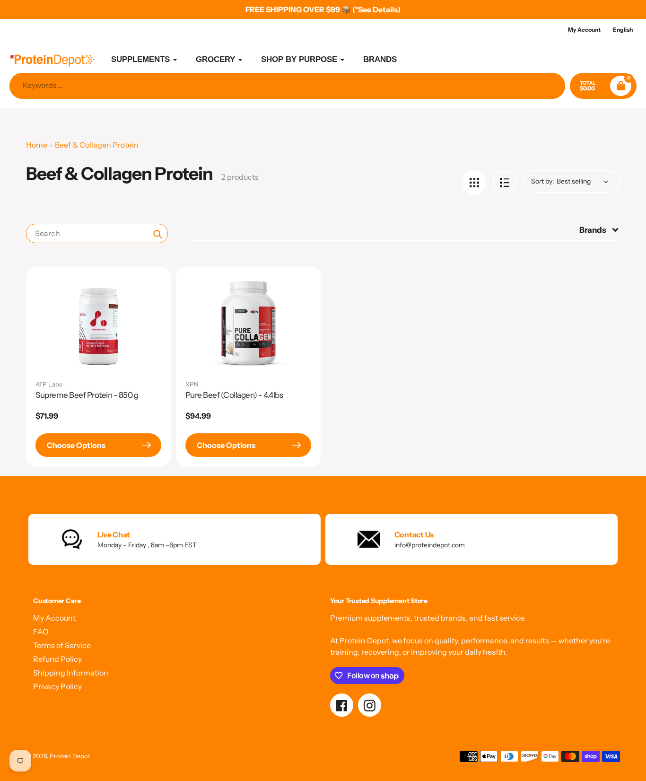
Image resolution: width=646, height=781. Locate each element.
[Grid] (474, 181)
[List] (504, 181)
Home (36, 144)
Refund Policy (57, 659)
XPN (192, 384)
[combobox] (97, 233)
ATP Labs (48, 384)
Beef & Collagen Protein (97, 144)
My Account (54, 618)
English (623, 29)
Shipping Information (70, 672)
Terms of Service (62, 645)
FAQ (41, 631)
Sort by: (542, 181)
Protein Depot (70, 756)
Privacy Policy (57, 686)
